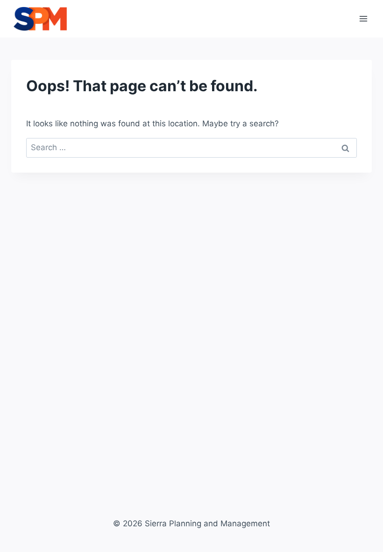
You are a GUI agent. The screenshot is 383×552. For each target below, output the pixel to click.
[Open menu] (363, 18)
